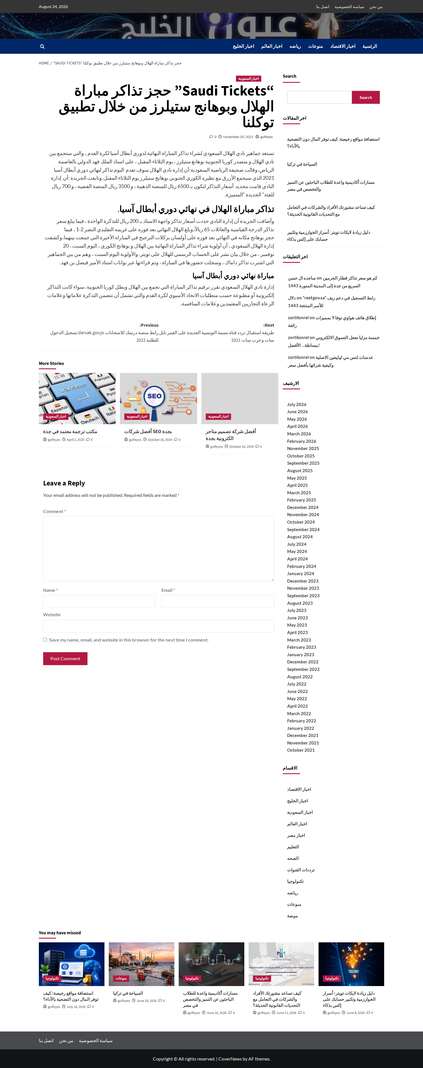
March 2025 (299, 492)
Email (168, 590)
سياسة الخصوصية (349, 6)
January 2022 (300, 728)
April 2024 (297, 558)
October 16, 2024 (160, 439)
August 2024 (300, 536)
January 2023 (300, 654)
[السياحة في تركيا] (141, 964)
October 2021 (301, 750)
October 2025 (301, 455)
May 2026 (297, 419)
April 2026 (297, 426)
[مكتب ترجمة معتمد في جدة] (77, 398)
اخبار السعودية (249, 78)
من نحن (376, 6)
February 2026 (301, 441)
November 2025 (303, 448)
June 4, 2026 (355, 1012)
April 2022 (297, 706)
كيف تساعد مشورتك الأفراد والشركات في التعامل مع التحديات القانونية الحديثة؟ (331, 210)
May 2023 (297, 624)
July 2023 (296, 610)
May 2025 (297, 478)
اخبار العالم (271, 46)
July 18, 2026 (76, 1006)
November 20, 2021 (238, 137)
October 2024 (301, 522)
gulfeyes (266, 137)
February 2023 (301, 647)
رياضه (295, 46)
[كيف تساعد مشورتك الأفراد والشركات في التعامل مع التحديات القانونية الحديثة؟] (281, 964)
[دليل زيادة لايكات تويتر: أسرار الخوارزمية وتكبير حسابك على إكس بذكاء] (351, 964)
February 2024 (301, 566)
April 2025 (297, 485)
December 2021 (303, 735)
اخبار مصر (296, 835)
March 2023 (299, 639)
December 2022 (303, 661)
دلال (292, 297)
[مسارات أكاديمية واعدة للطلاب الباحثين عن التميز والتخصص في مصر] (211, 964)
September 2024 (303, 529)
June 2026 (297, 411)
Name (50, 590)
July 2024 (296, 544)
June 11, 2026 (286, 1012)
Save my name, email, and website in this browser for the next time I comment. (129, 639)
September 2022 (303, 669)
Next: (216, 332)
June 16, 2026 (216, 1012)
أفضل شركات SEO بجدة (148, 431)
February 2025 (301, 499)
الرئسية (370, 46)
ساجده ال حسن (302, 277)
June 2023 (297, 617)
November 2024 (303, 514)
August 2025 (300, 470)
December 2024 (303, 507)
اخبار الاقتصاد (342, 46)
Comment (54, 511)
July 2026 (296, 404)
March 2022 (299, 713)
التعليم (293, 846)
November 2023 (303, 588)
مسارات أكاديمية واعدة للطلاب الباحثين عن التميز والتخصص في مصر (331, 185)
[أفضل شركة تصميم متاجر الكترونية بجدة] (239, 398)
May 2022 (297, 698)
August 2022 (300, 676)
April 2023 (297, 632)
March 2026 (299, 433)
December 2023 (303, 580)
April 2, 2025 (75, 439)
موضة (292, 915)
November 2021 (303, 742)
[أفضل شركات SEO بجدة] (158, 398)
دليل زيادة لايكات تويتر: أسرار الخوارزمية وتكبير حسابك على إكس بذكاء (328, 235)
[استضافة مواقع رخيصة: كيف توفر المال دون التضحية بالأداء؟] (71, 964)
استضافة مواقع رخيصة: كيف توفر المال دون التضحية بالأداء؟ (333, 142)
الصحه (293, 858)
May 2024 (297, 551)
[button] (42, 46)
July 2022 (296, 683)
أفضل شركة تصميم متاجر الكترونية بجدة (231, 435)
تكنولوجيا (295, 881)
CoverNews (230, 1058)
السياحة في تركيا (302, 163)
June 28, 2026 (147, 1000)
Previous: (104, 332)
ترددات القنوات (301, 869)
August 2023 (300, 603)
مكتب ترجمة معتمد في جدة (70, 431)
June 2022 (297, 691)
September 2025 (303, 463)
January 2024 (300, 573)
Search (289, 76)
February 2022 (301, 720)
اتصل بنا (322, 6)
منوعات (315, 46)
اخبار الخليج (243, 46)
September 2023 (303, 595)
